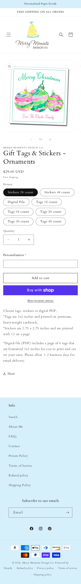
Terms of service (67, 568)
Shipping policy (42, 574)
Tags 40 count (50, 221)
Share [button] (11, 374)
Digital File (16, 202)
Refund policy (18, 475)
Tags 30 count (18, 221)
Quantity (9, 231)
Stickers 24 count (20, 192)
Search (13, 417)
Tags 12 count (46, 202)
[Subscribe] (67, 512)
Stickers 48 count (57, 192)
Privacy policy (45, 568)
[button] (8, 34)
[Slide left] (31, 139)
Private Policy (18, 456)
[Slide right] (50, 139)
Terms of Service (20, 466)
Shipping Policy (20, 485)
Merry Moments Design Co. (38, 562)
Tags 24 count (50, 212)
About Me (16, 427)
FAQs (13, 436)
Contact (14, 446)
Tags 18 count (18, 212)
